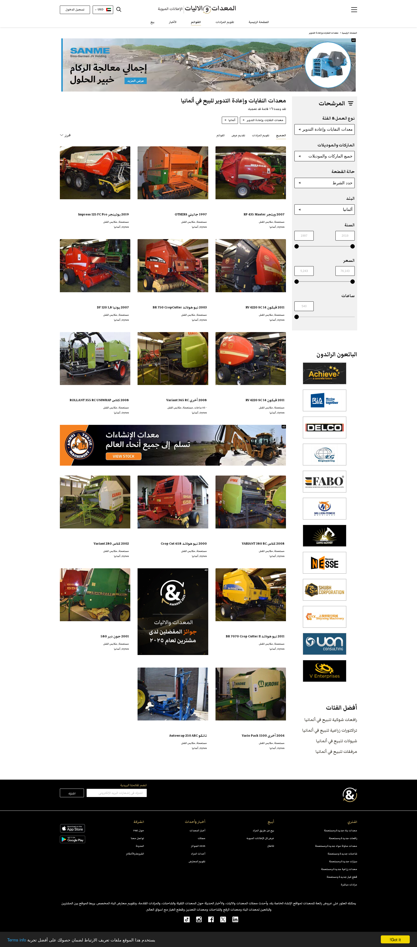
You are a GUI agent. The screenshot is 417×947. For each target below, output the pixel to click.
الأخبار (172, 22)
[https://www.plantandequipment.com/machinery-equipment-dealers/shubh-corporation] (324, 592)
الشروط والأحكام (135, 854)
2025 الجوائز (198, 846)
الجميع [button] (281, 135)
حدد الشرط (343, 182)
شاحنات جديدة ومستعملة (342, 854)
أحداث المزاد (198, 854)
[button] (354, 9)
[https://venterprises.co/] (324, 673)
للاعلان (270, 846)
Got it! (395, 939)
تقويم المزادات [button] (260, 135)
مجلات (201, 838)
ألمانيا (348, 209)
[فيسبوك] (208, 919)
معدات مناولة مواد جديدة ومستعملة (336, 846)
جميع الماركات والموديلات (330, 156)
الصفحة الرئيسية (259, 22)
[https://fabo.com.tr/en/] (324, 484)
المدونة (140, 846)
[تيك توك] (184, 919)
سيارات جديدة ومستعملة (343, 861)
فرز (68, 135)
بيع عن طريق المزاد (263, 830)
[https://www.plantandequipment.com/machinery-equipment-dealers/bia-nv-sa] (324, 403)
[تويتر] (220, 919)
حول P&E (138, 830)
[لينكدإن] (232, 919)
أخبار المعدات (197, 830)
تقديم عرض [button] (238, 135)
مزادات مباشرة (349, 885)
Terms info (16, 940)
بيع (152, 22)
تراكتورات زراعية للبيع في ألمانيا (329, 730)
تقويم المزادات (224, 22)
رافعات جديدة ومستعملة (343, 838)
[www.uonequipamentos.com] (324, 646)
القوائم (196, 22)
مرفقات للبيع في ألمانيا (336, 751)
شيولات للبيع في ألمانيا (336, 741)
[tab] (281, 135)
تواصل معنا (137, 838)
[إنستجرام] (196, 919)
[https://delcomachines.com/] (324, 430)
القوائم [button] (220, 135)
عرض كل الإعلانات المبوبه (260, 838)
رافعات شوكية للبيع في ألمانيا (331, 720)
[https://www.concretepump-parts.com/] (324, 376)
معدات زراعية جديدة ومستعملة (339, 869)
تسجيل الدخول (74, 9)
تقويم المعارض (197, 861)
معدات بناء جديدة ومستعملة (340, 830)
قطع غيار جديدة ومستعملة (342, 877)
